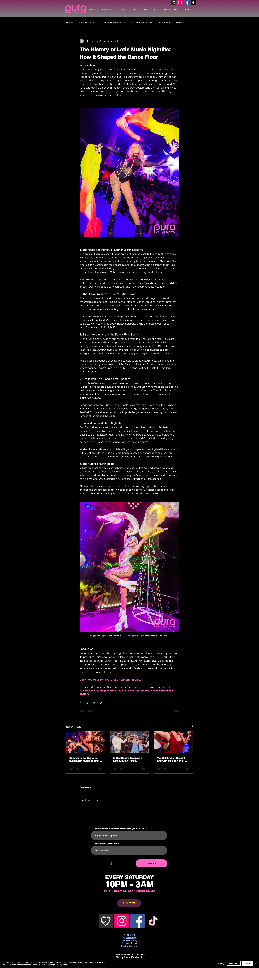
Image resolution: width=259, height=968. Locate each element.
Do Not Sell (129, 935)
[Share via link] (100, 702)
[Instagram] (180, 2)
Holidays (180, 22)
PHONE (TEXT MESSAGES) (107, 843)
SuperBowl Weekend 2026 (113, 22)
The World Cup (164, 22)
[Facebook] (186, 2)
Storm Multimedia (133, 957)
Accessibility (129, 938)
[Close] (255, 963)
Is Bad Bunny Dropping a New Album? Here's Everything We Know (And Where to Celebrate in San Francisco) (128, 759)
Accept (247, 963)
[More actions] (177, 41)
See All (190, 726)
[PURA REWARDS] (173, 2)
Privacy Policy (62, 964)
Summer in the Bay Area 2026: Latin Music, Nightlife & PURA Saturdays (85, 759)
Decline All (233, 963)
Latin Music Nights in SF (141, 22)
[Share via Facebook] (81, 702)
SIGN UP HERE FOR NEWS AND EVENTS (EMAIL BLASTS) (121, 828)
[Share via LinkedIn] (94, 702)
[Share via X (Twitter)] (87, 702)
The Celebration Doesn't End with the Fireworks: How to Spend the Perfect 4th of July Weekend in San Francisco (172, 759)
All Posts (70, 22)
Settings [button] (221, 963)
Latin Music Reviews (88, 22)
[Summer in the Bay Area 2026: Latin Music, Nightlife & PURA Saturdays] (85, 742)
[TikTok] (193, 2)
